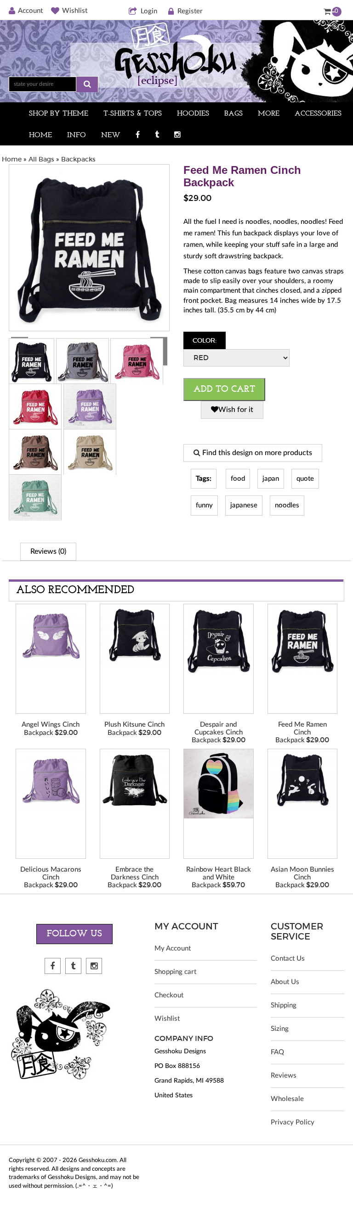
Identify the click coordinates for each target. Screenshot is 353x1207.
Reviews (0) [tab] (48, 551)
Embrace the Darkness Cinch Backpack (133, 877)
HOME (40, 135)
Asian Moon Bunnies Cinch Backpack (302, 877)
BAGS (233, 113)
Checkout (168, 995)
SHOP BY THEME (58, 113)
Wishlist (74, 10)
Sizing (280, 1028)
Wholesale (287, 1099)
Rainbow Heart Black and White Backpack (218, 877)
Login (149, 11)
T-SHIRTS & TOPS (132, 113)
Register (190, 11)
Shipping (283, 1005)
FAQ (277, 1052)
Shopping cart (175, 971)
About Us (285, 982)
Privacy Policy (292, 1122)
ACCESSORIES (318, 113)
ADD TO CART (224, 389)
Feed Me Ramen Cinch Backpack (301, 732)
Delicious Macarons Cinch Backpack (50, 877)
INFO (76, 135)
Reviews (283, 1075)
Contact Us (288, 958)
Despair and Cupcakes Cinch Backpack (217, 732)
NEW (110, 135)
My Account (172, 948)
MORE (268, 113)
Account (30, 10)
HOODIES (193, 113)
